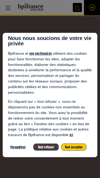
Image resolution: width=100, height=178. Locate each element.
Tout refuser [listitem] (46, 147)
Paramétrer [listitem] (18, 147)
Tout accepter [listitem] (74, 147)
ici (71, 134)
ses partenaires (40, 53)
